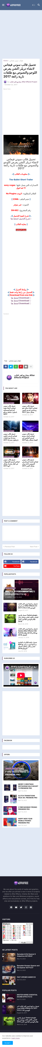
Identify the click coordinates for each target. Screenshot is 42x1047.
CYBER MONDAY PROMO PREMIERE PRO (27, 808)
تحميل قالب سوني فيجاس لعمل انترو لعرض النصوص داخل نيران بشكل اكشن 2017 (30, 463)
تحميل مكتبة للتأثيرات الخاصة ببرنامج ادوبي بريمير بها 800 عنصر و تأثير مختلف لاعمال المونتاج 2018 (27, 645)
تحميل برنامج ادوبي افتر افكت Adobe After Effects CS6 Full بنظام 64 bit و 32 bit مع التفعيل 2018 (28, 632)
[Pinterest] (21, 367)
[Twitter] (11, 367)
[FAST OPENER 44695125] (8, 980)
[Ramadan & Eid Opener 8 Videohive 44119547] (8, 957)
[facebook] (11, 907)
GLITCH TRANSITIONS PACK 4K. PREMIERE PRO (27, 797)
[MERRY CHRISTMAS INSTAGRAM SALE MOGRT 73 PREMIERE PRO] (10, 787)
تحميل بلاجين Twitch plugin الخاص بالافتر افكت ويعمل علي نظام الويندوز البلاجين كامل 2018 (28, 618)
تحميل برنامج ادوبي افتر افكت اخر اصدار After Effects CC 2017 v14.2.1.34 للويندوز (28, 606)
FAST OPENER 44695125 (26, 977)
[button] (3, 5)
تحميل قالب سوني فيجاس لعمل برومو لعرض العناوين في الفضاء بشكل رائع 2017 (30, 437)
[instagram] (26, 907)
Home (5, 61)
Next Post (33, 547)
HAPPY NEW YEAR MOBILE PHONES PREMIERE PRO (25, 821)
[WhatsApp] (16, 367)
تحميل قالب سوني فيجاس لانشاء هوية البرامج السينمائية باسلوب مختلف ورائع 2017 (10, 410)
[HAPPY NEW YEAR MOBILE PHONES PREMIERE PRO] (10, 822)
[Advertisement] (21, 34)
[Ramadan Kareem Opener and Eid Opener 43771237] (8, 969)
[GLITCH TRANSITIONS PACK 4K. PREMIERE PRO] (10, 799)
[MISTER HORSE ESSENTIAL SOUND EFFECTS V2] (8, 998)
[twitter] (21, 907)
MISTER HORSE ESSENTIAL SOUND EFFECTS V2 (27, 996)
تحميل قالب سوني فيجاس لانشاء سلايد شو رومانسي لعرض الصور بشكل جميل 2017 (29, 409)
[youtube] (16, 907)
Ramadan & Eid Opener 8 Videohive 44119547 (26, 955)
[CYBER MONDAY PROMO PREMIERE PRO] (10, 810)
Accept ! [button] (7, 1043)
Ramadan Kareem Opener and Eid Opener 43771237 (28, 967)
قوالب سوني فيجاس (16, 61)
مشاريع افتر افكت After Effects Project (24, 376)
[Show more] (31, 367)
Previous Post (10, 547)
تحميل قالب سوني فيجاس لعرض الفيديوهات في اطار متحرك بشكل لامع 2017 (11, 463)
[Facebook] (5, 367)
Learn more (15, 1038)
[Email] (26, 367)
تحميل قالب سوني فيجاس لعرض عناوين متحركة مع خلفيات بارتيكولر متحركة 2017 (10, 437)
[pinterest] (31, 907)
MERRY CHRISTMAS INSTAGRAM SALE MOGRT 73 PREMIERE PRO (28, 786)
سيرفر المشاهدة (21, 230)
